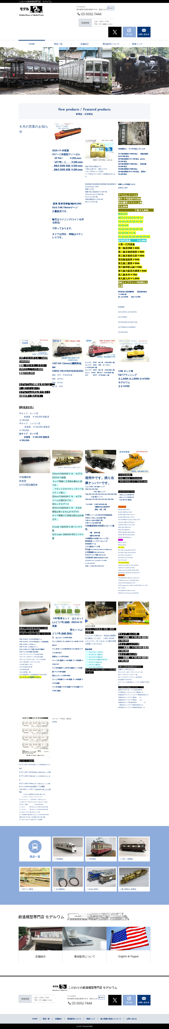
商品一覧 (46, 1019)
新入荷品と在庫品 (128, 889)
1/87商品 (92, 859)
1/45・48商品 (127, 859)
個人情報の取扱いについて (110, 1019)
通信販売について (84, 956)
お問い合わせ (131, 1019)
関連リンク (90, 1019)
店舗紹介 (40, 956)
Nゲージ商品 (27, 889)
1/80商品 (59, 859)
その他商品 (60, 889)
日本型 (54, 722)
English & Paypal (128, 956)
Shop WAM (93, 889)
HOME (34, 1019)
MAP (111, 8)
